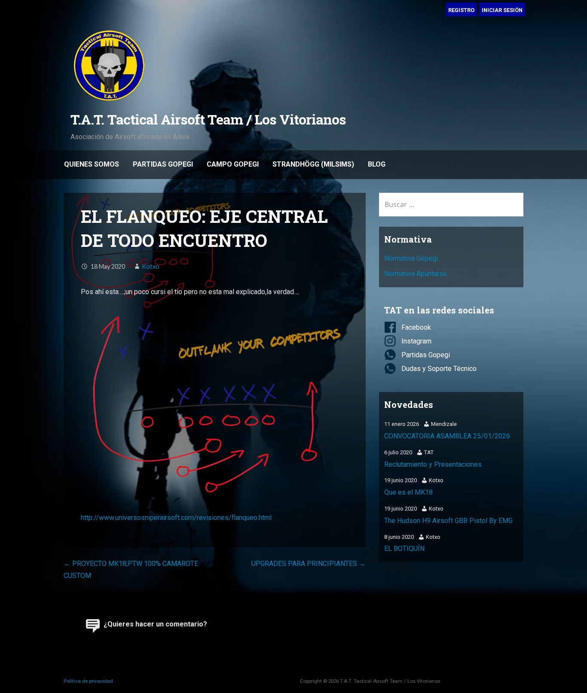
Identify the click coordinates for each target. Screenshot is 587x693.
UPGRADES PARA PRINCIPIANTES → (308, 563)
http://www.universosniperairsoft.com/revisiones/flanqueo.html (176, 518)
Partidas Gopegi (163, 164)
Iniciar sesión (502, 10)
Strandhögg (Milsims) (313, 164)
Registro (461, 10)
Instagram (416, 341)
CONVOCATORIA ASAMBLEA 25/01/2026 (447, 436)
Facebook (416, 327)
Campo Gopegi (233, 164)
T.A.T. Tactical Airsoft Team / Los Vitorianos (208, 119)
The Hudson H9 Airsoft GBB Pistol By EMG (448, 521)
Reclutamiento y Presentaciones (433, 464)
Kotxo (150, 266)
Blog (376, 164)
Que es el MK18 (408, 492)
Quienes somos (91, 164)
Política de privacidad (88, 681)
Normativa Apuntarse (415, 274)
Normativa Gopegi (411, 258)
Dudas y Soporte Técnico (439, 369)
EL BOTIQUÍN (404, 548)
